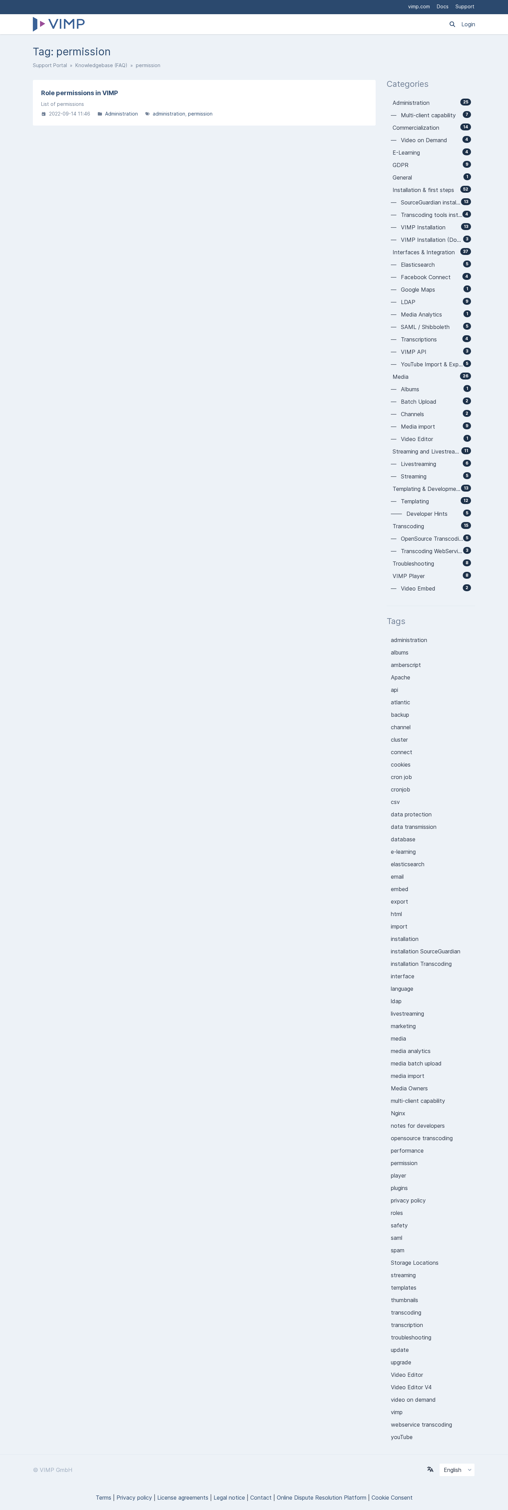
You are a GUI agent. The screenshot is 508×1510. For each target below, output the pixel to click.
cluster (399, 739)
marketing (403, 1026)
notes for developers (418, 1125)
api (394, 689)
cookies (401, 764)
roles (397, 1212)
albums (399, 652)
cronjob (400, 789)
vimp (397, 1412)
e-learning (403, 851)
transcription (407, 1324)
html (396, 913)
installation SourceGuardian (425, 951)
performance (407, 1150)
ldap (396, 1001)
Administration (121, 114)
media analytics (411, 1050)
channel (401, 727)
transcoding (406, 1312)
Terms (103, 1497)
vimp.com (419, 6)
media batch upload (416, 1063)
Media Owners (409, 1088)
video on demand (413, 1399)
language (402, 988)
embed (399, 889)
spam (397, 1250)
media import (407, 1075)
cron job (401, 777)
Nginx (398, 1113)
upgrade (401, 1362)
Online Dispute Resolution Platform (321, 1497)
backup (400, 714)
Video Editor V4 (411, 1387)
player (398, 1175)
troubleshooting (411, 1337)
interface (402, 976)
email (397, 876)
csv (395, 801)
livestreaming (407, 1013)
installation (404, 938)
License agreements (182, 1497)
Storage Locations (415, 1262)
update (400, 1349)
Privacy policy (134, 1497)
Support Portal (50, 65)
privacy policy (408, 1200)
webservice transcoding (421, 1424)
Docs (443, 6)
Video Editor (407, 1374)
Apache (400, 677)
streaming (403, 1275)
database (403, 839)
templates (403, 1287)
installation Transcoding (421, 963)
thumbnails (404, 1300)
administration (169, 114)
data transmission (413, 826)
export (399, 901)
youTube (402, 1437)
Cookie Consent (392, 1497)
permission (200, 114)
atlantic (400, 702)
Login (468, 24)
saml (396, 1237)
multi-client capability (418, 1100)
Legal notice (229, 1497)
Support (464, 6)
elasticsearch (407, 864)
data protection (411, 814)
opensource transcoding (422, 1138)
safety (399, 1225)
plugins (399, 1187)
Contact (261, 1497)
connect (401, 752)
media (398, 1038)
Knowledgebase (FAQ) (101, 65)
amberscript (406, 664)
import (399, 926)
